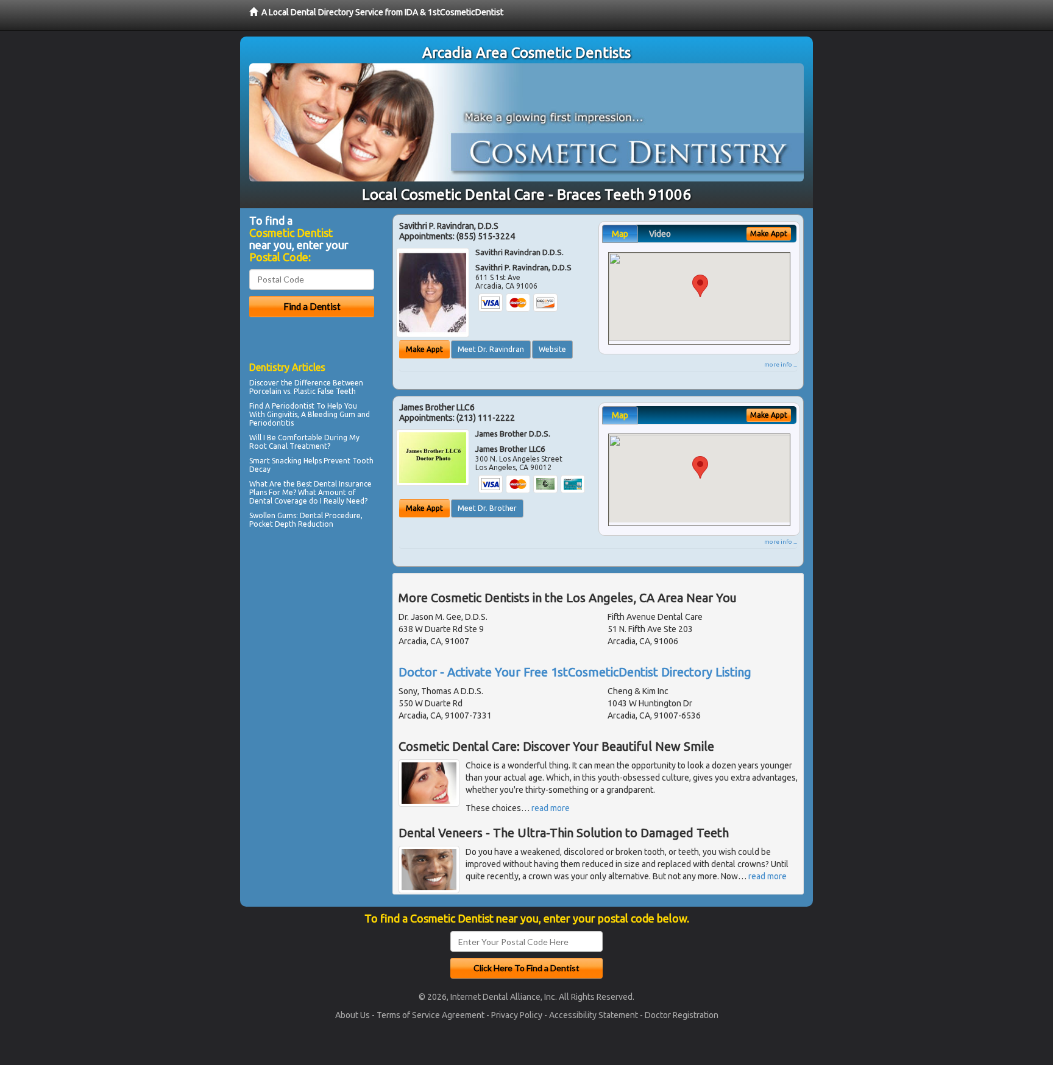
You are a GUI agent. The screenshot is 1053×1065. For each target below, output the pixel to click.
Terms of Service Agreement (430, 1015)
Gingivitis (282, 414)
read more (550, 808)
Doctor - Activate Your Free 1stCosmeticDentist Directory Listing (575, 672)
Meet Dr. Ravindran (491, 349)
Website (552, 349)
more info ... (780, 364)
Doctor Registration (681, 1015)
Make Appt (424, 349)
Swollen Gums (272, 515)
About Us (352, 1015)
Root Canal (268, 446)
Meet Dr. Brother (487, 508)
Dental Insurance (343, 484)
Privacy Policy (516, 1015)
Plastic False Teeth (325, 391)
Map (620, 234)
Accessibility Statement (593, 1015)
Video (660, 234)
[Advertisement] (311, 638)
